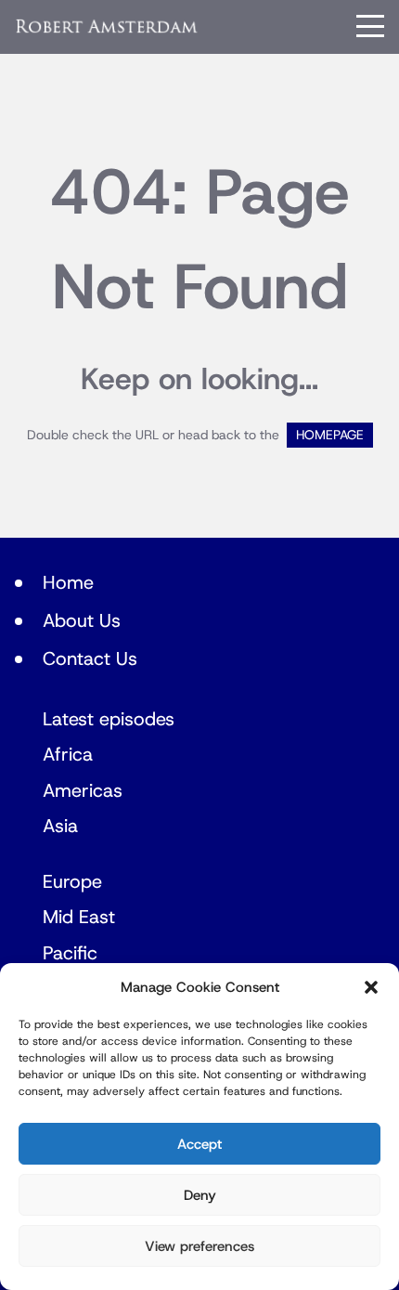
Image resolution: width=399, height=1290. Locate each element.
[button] (371, 987)
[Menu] (370, 26)
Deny (200, 1195)
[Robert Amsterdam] (107, 26)
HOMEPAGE (330, 435)
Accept (199, 1144)
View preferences (199, 1246)
